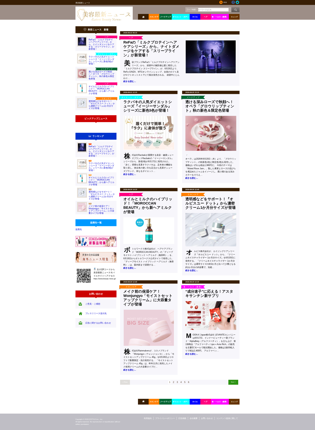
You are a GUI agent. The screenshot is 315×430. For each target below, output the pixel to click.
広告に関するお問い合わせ (98, 323)
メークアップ (165, 17)
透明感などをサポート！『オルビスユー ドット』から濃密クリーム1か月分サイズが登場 (102, 104)
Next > (233, 382)
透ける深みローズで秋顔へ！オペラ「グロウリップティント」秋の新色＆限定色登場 (101, 75)
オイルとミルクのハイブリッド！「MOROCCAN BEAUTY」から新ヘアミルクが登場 (101, 90)
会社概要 (194, 418)
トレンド (234, 17)
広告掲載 (182, 418)
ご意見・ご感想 (92, 304)
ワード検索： (192, 10)
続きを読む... (129, 81)
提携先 (78, 229)
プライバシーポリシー (165, 418)
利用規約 (148, 418)
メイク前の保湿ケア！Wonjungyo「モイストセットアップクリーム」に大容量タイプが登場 (101, 209)
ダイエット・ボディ (181, 17)
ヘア (206, 17)
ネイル (195, 17)
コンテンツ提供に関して (227, 418)
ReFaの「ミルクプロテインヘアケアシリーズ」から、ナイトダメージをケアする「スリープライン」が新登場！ (101, 44)
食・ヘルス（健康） (220, 17)
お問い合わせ (207, 418)
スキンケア (153, 17)
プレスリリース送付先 (96, 313)
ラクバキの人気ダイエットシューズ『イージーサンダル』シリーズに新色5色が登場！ (101, 60)
